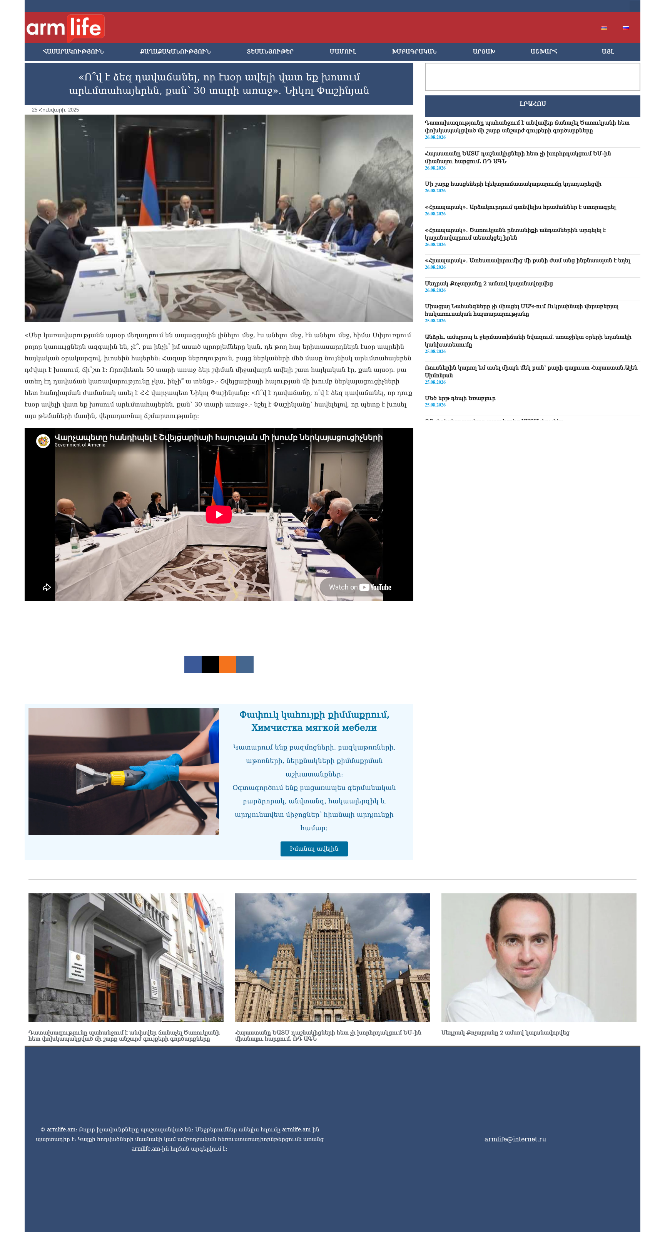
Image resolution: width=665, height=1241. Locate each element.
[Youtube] (572, 6)
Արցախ (484, 51)
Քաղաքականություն (175, 51)
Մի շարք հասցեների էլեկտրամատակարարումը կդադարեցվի (513, 184)
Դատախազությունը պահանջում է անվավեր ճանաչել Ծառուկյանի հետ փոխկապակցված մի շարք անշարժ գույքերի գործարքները (124, 1035)
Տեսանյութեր (270, 51)
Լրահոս (533, 103)
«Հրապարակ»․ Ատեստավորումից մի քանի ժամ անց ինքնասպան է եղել (527, 260)
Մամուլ (343, 51)
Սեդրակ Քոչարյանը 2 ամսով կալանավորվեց (489, 283)
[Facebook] (548, 6)
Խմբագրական (414, 51)
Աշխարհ (544, 51)
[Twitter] (560, 6)
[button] (635, 6)
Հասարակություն (73, 51)
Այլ (608, 51)
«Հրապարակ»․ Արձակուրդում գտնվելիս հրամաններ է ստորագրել (520, 207)
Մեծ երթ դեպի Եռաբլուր (460, 398)
